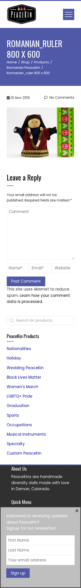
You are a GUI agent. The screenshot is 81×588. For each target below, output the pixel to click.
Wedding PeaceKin (25, 368)
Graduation (18, 405)
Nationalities (19, 348)
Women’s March (22, 386)
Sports (13, 415)
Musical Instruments (26, 434)
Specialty (16, 443)
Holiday (14, 358)
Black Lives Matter (24, 377)
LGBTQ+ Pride (19, 396)
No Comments (61, 97)
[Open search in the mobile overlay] (40, 320)
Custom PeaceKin (24, 453)
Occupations (19, 425)
